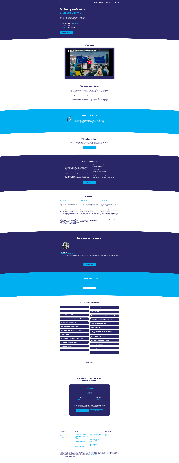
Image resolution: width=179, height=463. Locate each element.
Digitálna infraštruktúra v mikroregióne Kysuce (81, 437)
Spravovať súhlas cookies (109, 435)
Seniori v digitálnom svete (94, 444)
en (118, 2)
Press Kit (106, 434)
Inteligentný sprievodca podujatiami (81, 440)
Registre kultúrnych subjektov (94, 435)
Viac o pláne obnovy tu (94, 454)
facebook (63, 437)
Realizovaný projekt (66, 32)
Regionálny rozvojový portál (79, 446)
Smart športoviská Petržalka (79, 445)
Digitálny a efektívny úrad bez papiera (96, 434)
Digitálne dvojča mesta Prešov (95, 439)
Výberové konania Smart (79, 432)
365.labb (64, 27)
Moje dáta (91, 442)
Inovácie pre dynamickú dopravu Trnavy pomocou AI (81, 443)
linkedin (62, 440)
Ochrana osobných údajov (109, 432)
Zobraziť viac (63, 257)
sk (116, 2)
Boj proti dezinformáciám (94, 445)
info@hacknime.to (64, 432)
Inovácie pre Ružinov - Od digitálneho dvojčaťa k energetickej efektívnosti (81, 435)
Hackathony (101, 2)
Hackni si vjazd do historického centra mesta (96, 441)
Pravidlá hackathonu (96, 410)
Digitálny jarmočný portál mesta (80, 441)
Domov (95, 2)
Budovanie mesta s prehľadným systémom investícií (95, 437)
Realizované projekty (109, 2)
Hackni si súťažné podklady (94, 432)
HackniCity (77, 438)
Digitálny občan (77, 447)
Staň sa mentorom (89, 264)
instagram (63, 438)
